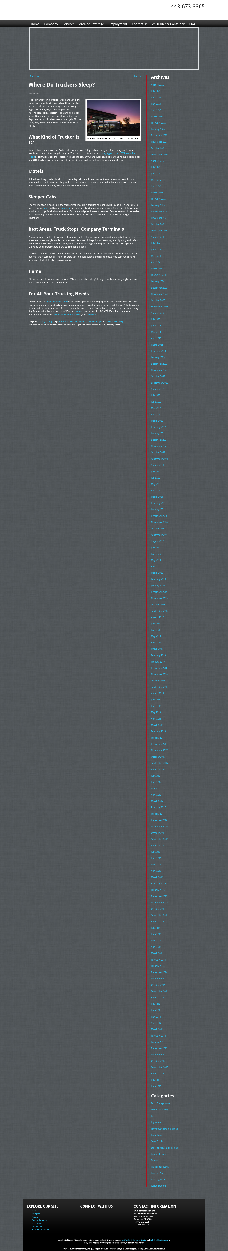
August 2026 (157, 84)
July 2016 (155, 851)
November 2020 (159, 522)
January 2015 (158, 965)
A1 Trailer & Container (168, 24)
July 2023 (155, 319)
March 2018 (157, 725)
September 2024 (159, 230)
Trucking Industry (45, 321)
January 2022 (158, 433)
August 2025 (157, 160)
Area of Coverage (91, 24)
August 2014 (157, 997)
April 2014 (156, 1023)
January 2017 (158, 813)
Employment (118, 24)
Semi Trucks (157, 1141)
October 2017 (158, 756)
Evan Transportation (161, 1103)
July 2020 (155, 547)
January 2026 (158, 129)
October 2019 (158, 604)
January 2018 (158, 737)
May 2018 (156, 712)
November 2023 (159, 293)
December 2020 (159, 515)
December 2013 (159, 1048)
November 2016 (159, 826)
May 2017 (156, 788)
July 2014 (155, 1004)
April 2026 (156, 110)
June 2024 (156, 249)
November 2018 (159, 674)
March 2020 (157, 572)
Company (51, 24)
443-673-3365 (188, 6)
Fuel (153, 1116)
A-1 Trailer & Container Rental (134, 1240)
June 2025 (156, 173)
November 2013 (159, 1054)
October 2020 (158, 528)
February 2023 (158, 351)
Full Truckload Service (159, 1240)
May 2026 (156, 103)
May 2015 (156, 940)
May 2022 (156, 408)
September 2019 (159, 610)
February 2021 (158, 503)
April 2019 (156, 642)
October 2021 (158, 452)
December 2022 (159, 363)
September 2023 (159, 306)
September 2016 (159, 839)
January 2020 (158, 585)
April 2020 (156, 566)
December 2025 (159, 135)
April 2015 (156, 946)
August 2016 (157, 845)
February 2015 (158, 959)
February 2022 (158, 427)
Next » (137, 76)
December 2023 (159, 287)
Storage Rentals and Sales (164, 1147)
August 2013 (157, 1073)
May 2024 (156, 256)
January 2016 (158, 889)
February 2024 (158, 274)
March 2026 (157, 116)
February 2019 (158, 655)
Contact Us (139, 24)
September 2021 (159, 458)
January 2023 (158, 357)
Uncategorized (158, 1179)
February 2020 (158, 579)
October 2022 (158, 376)
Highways (156, 1122)
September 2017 (159, 763)
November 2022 (159, 370)
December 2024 (159, 211)
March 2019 (157, 648)
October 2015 (158, 908)
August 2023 (157, 313)
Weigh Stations (158, 1185)
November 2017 (159, 750)
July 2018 (155, 699)
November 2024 (159, 217)
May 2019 (156, 636)
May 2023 (156, 332)
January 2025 (158, 205)
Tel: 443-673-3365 (141, 1221)
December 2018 (159, 667)
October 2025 (158, 148)
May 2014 (156, 1016)
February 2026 (158, 122)
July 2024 (155, 243)
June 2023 (156, 325)
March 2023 (157, 344)
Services (68, 24)
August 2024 (157, 236)
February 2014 (158, 1035)
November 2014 (159, 978)
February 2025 (158, 198)
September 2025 (159, 154)
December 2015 (159, 896)
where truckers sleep (115, 321)
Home (35, 24)
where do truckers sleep (68, 321)
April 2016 (156, 870)
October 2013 (158, 1061)
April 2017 (156, 794)
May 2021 (156, 484)
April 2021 (156, 490)
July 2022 (155, 395)
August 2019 (157, 617)
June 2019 (156, 630)
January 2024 (158, 281)
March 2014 (157, 1029)
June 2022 (156, 401)
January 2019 (158, 661)
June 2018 (156, 706)
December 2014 (159, 972)
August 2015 (157, 921)
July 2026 (155, 91)
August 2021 (157, 465)
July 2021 (155, 471)
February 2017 (158, 807)
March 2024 (157, 268)
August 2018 (157, 693)
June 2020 (156, 554)
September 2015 (159, 915)
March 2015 (157, 953)
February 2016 (158, 883)
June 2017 (156, 782)
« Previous (33, 76)
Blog (192, 24)
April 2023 (156, 338)
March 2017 (157, 801)
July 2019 (155, 623)
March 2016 (157, 877)
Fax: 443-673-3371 (142, 1224)
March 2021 (157, 496)
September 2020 (159, 534)
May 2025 (156, 179)
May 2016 (156, 864)
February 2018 (158, 731)
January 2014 (158, 1042)
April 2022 (156, 414)
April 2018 (156, 718)
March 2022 (157, 420)
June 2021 (156, 477)
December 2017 (159, 744)
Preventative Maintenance (164, 1128)
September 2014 (159, 991)
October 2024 (158, 224)
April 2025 (156, 186)
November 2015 (159, 902)
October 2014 (158, 985)
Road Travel (157, 1135)
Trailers (155, 1160)
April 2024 (156, 262)
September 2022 (159, 382)
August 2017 (157, 769)
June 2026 (156, 97)
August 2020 (157, 541)
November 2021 (159, 446)
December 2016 (159, 820)
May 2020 (156, 560)
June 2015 (156, 934)
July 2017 (155, 775)
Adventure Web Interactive (154, 1249)
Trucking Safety (159, 1173)
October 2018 (158, 680)
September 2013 (159, 1067)
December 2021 (159, 439)
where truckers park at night (90, 321)
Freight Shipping (159, 1109)
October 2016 (158, 832)
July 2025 (155, 167)
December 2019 (159, 591)
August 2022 (157, 389)
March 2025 (157, 192)
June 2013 (156, 1086)
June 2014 (156, 1010)
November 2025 (159, 141)
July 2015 (155, 928)
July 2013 (155, 1080)
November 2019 (159, 598)
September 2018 (159, 687)
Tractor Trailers (158, 1154)
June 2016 (156, 858)
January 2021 (158, 509)
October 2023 (158, 300)
